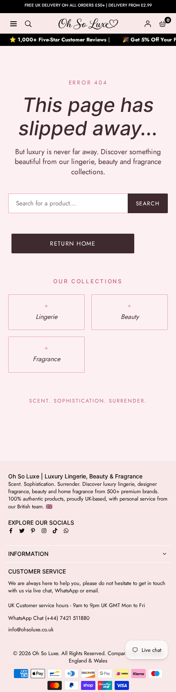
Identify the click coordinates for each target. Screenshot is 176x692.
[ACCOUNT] (147, 23)
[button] (162, 23)
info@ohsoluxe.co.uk (31, 630)
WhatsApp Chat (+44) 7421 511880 (49, 618)
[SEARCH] (28, 23)
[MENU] (13, 23)
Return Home (73, 243)
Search (148, 203)
